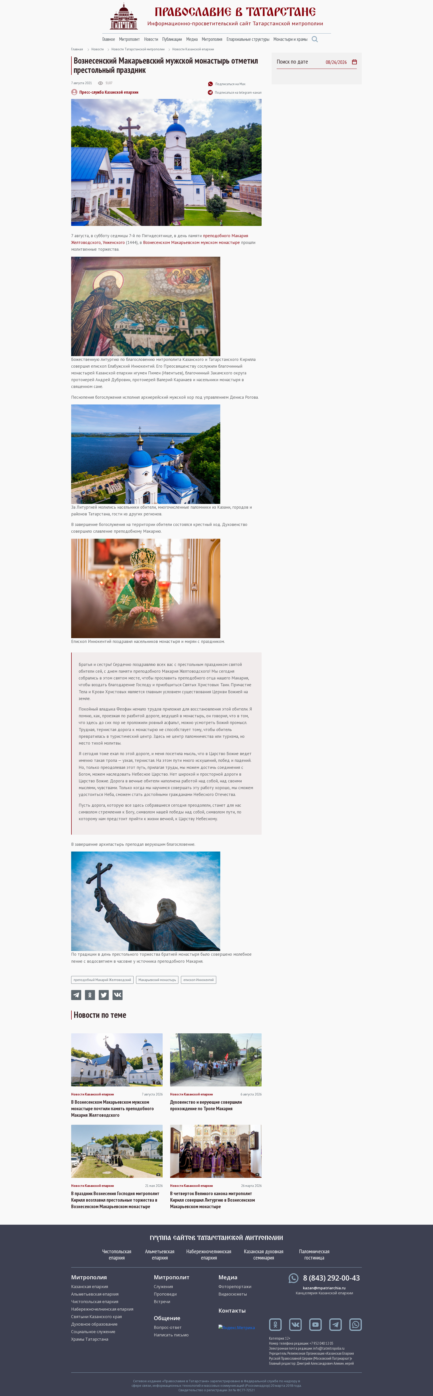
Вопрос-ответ (168, 1327)
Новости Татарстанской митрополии (138, 49)
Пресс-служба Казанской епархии (108, 92)
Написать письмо (171, 1334)
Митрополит (129, 39)
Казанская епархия (89, 1286)
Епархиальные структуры (248, 39)
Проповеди (165, 1294)
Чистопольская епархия (116, 1254)
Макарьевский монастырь (157, 980)
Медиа (192, 39)
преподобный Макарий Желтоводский (102, 980)
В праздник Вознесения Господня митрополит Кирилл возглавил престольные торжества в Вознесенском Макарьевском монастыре (115, 1200)
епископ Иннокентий (198, 980)
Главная (77, 49)
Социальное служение (93, 1331)
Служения (163, 1286)
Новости (151, 39)
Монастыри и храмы (290, 39)
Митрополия (212, 39)
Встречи (162, 1301)
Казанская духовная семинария (263, 1254)
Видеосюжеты (233, 1294)
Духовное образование (94, 1324)
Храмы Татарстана (89, 1339)
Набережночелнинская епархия (208, 1254)
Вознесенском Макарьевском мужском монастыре (191, 242)
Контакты (232, 1310)
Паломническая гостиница (314, 1254)
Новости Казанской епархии (193, 49)
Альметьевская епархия (159, 1254)
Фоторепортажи (235, 1286)
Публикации (172, 39)
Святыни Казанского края (96, 1316)
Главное (108, 39)
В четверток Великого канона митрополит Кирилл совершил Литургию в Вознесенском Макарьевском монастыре (212, 1200)
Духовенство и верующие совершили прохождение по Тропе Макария (206, 1105)
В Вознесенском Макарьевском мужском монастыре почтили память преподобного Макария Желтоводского (112, 1108)
